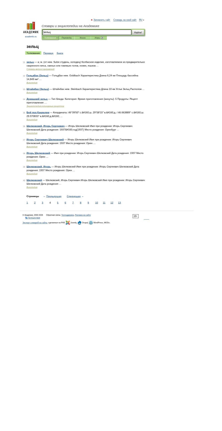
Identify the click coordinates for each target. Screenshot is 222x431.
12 (111, 202)
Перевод (48, 53)
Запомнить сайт (102, 20)
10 (96, 202)
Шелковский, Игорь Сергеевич (46, 126)
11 (104, 202)
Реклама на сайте (83, 215)
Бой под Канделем (38, 112)
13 (119, 202)
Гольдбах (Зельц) (37, 75)
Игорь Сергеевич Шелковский (45, 139)
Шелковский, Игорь (39, 166)
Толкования (50, 38)
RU (140, 20)
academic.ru (31, 36)
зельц (30, 62)
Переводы (67, 38)
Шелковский (34, 180)
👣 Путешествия (32, 218)
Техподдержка (67, 215)
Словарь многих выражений (40, 69)
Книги (83, 38)
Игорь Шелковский (38, 153)
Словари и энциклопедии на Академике (70, 26)
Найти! (138, 32)
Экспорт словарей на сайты (35, 223)
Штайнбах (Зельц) (38, 89)
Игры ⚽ (99, 38)
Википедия (32, 83)
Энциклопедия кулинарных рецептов (45, 106)
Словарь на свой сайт (124, 20)
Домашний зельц (37, 99)
